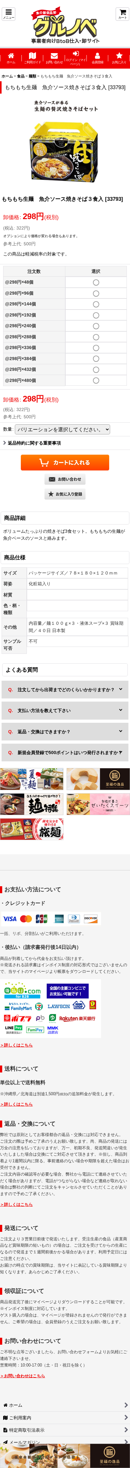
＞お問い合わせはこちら (22, 1375)
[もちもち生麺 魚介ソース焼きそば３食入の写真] (65, 144)
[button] (8, 14)
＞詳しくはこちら (16, 1045)
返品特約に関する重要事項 (34, 442)
